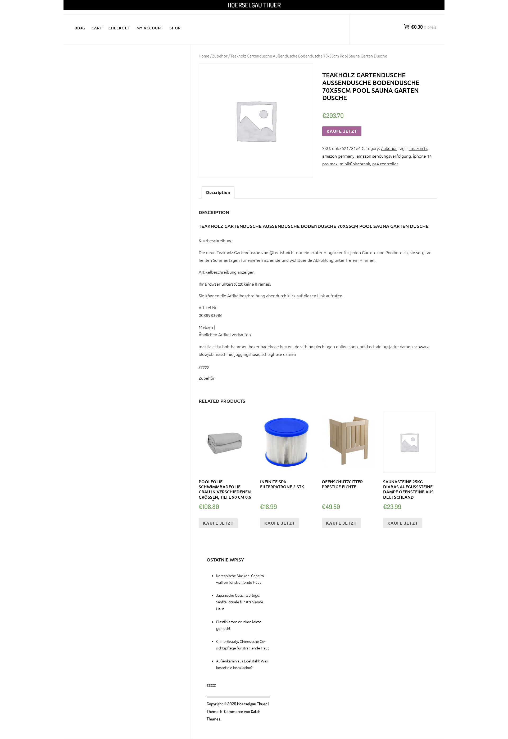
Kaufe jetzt (341, 131)
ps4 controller (385, 163)
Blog (80, 27)
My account (150, 27)
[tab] (218, 192)
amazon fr (418, 148)
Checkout (119, 27)
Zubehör (220, 56)
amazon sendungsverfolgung (384, 156)
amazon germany (338, 156)
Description (218, 192)
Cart (97, 27)
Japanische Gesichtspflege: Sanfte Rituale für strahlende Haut (239, 601)
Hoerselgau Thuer (254, 5)
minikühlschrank (355, 163)
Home (204, 56)
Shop (175, 27)
